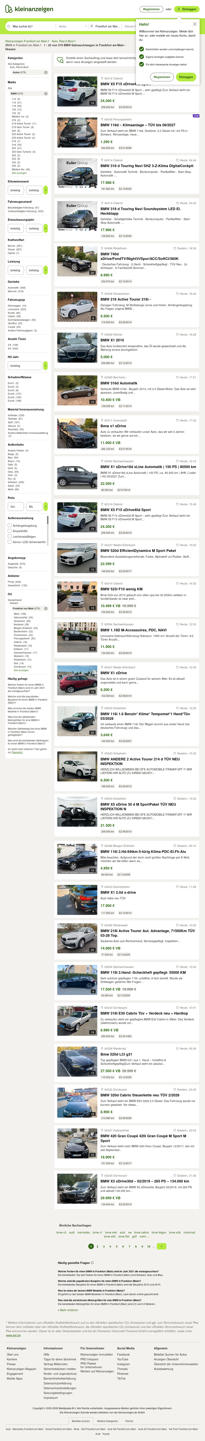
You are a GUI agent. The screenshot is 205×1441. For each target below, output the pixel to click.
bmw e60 (110, 1236)
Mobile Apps (14, 1378)
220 (14, 130)
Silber (11, 485)
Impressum (51, 1398)
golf (134, 1236)
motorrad (189, 1232)
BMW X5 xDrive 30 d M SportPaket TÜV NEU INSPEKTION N (138, 806)
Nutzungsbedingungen (58, 1393)
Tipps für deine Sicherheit (60, 1359)
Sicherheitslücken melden (60, 1369)
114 (14, 98)
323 (14, 155)
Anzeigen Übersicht (166, 1359)
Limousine (13, 309)
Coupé (11, 326)
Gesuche (13, 567)
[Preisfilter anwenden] (45, 506)
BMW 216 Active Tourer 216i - (125, 299)
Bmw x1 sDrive (113, 426)
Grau (10, 471)
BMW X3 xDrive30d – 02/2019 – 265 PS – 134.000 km (144, 1181)
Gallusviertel (20, 617)
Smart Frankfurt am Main (58, 1429)
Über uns (12, 1354)
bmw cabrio (141, 1232)
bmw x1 (97, 1232)
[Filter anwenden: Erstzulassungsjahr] (45, 228)
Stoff (10, 422)
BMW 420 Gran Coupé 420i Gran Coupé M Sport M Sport (143, 1138)
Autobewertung (163, 1369)
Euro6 (11, 400)
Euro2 (11, 386)
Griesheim (19, 621)
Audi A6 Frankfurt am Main (122, 1429)
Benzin (11, 245)
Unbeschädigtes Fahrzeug (22, 211)
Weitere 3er (18, 169)
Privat (11, 581)
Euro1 (11, 383)
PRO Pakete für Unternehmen (91, 1365)
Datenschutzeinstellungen (60, 1388)
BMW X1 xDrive (113, 673)
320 (14, 148)
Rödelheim (20, 659)
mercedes (83, 1232)
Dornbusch (20, 666)
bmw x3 (61, 1232)
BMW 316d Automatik (118, 383)
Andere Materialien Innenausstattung (28, 432)
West (16, 613)
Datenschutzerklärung (57, 1383)
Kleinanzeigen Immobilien (96, 1354)
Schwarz (12, 482)
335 (14, 165)
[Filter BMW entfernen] (45, 93)
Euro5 (11, 397)
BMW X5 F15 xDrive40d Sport (125, 509)
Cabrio (11, 316)
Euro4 (11, 393)
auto (122, 1232)
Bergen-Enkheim (23, 628)
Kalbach (18, 649)
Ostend (18, 642)
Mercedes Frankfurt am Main (28, 1429)
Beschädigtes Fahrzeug (21, 207)
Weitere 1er (18, 116)
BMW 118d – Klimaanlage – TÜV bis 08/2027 (137, 125)
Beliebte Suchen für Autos (170, 1354)
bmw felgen (159, 1232)
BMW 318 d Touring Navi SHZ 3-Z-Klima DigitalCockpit (146, 165)
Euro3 (11, 390)
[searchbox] (34, 26)
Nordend (18, 624)
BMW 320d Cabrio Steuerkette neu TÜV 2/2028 (139, 1095)
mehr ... (144, 1236)
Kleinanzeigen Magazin (21, 1369)
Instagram (123, 1364)
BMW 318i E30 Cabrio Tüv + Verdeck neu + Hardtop (144, 1013)
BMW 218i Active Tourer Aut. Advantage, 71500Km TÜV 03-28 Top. (147, 933)
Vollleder (12, 415)
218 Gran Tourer (21, 127)
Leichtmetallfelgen (24, 536)
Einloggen (186, 77)
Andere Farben (16, 450)
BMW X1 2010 (112, 340)
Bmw (76, 1429)
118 (14, 105)
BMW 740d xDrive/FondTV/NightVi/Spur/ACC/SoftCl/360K (139, 256)
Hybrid (11, 253)
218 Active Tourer (21, 123)
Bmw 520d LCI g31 (116, 1054)
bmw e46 (111, 1232)
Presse (11, 1364)
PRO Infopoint (89, 1359)
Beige (11, 454)
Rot (10, 478)
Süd (16, 663)
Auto (8, 1429)
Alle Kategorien (16, 63)
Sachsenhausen (23, 652)
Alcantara (13, 429)
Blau (10, 457)
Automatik (13, 287)
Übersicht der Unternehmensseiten (176, 1364)
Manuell (12, 291)
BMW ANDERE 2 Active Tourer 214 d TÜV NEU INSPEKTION (140, 761)
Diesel (11, 249)
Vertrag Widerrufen (56, 1364)
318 (14, 144)
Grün (10, 475)
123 (14, 113)
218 (14, 120)
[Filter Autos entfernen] (45, 72)
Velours (12, 425)
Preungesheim (22, 638)
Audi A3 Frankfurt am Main (152, 1429)
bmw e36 (175, 1232)
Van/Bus (12, 323)
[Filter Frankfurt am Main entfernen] (45, 608)
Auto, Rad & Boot (19, 67)
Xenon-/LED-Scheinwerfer (29, 542)
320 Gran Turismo (21, 151)
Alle (10, 88)
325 (14, 158)
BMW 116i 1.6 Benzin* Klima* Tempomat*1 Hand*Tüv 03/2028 (145, 716)
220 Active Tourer (21, 134)
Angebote (13, 563)
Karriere (12, 1359)
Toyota (106, 1433)
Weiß (10, 489)
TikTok (121, 1378)
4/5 (9, 348)
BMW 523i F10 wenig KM (121, 589)
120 (14, 109)
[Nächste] (161, 1246)
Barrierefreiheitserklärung (60, 1378)
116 (14, 102)
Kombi (11, 312)
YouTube (122, 1359)
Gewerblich (14, 585)
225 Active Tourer (21, 137)
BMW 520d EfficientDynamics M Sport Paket (138, 550)
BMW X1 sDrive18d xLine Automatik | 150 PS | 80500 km (148, 466)
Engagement (15, 1374)
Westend (18, 656)
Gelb (10, 464)
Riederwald (20, 645)
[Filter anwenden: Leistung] (45, 270)
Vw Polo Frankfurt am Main (183, 1429)
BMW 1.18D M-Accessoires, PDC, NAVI (133, 630)
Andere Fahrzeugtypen (20, 330)
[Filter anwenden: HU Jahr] (45, 365)
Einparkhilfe (20, 531)
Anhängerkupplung (25, 525)
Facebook (123, 1354)
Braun (11, 461)
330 (14, 162)
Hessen (14, 603)
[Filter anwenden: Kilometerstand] (45, 190)
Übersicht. (17, 752)
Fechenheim (20, 635)
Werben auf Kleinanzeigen (97, 1371)
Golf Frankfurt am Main (93, 1429)
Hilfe (46, 1354)
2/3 (9, 344)
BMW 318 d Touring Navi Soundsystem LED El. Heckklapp (140, 211)
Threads (122, 1369)
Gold (10, 468)
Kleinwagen (14, 305)
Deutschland (15, 600)
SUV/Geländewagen (19, 319)
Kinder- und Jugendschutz (60, 1374)
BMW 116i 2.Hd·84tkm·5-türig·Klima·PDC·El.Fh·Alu (143, 851)
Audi (97, 1433)
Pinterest (122, 1374)
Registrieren (162, 77)
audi (71, 1232)
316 (14, 141)
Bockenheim (20, 631)
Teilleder (12, 418)
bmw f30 (124, 1236)
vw (130, 1232)
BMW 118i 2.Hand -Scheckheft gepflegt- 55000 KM (143, 972)
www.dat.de (13, 1335)
